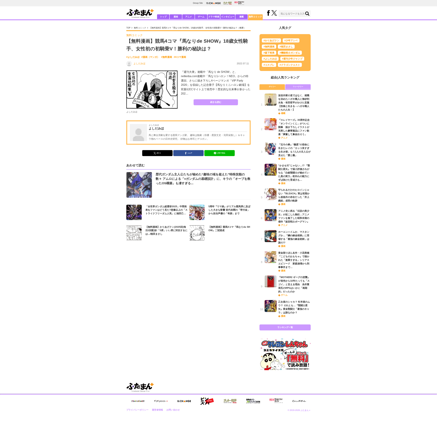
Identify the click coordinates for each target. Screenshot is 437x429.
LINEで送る (221, 153)
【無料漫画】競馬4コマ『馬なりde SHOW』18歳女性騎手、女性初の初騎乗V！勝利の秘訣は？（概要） (198, 28)
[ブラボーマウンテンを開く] (253, 401)
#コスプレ (269, 64)
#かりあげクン (271, 40)
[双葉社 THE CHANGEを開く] (213, 3)
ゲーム (201, 16)
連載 (241, 16)
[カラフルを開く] (299, 401)
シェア (190, 153)
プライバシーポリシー (137, 410)
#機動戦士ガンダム (290, 52)
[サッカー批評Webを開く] (227, 3)
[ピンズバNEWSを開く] (207, 401)
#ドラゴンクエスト (290, 64)
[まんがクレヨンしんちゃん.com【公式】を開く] (138, 401)
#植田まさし (286, 46)
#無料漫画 (166, 57)
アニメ (188, 16)
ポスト (159, 153)
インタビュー (227, 16)
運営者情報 (157, 410)
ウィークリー (298, 87)
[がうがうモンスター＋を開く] (161, 401)
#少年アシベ (291, 40)
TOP (128, 28)
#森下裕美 (269, 52)
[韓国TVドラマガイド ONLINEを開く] (239, 3)
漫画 (176, 16)
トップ (163, 16)
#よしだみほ (133, 57)
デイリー (272, 87)
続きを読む (215, 102)
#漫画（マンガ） (150, 57)
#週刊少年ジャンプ (292, 58)
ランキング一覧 (285, 327)
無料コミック (255, 16)
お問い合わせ (173, 410)
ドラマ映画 (213, 16)
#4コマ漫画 (180, 57)
